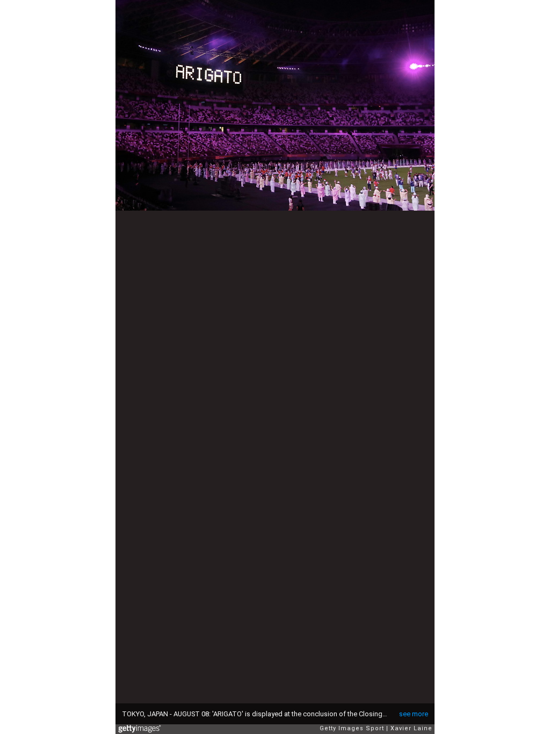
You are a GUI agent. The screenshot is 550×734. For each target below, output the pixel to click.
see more (413, 714)
